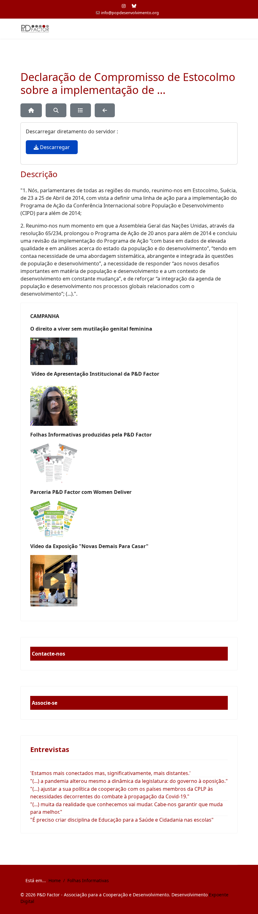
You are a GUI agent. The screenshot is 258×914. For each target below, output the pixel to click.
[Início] (31, 110)
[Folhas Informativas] (129, 463)
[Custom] (134, 6)
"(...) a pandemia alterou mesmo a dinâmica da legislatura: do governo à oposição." (129, 781)
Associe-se (44, 702)
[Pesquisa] (56, 110)
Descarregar (54, 147)
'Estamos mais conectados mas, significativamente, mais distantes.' (110, 773)
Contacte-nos (48, 653)
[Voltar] (105, 110)
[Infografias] (129, 519)
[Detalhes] (80, 110)
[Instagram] (124, 6)
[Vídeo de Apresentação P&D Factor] (129, 404)
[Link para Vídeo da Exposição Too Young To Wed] (129, 580)
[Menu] (234, 29)
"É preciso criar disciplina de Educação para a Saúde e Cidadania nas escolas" (122, 819)
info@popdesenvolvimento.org (130, 12)
